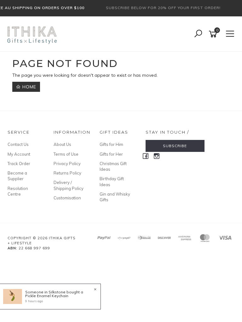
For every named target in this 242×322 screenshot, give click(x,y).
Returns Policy (67, 172)
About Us (62, 144)
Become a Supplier (17, 175)
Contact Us (18, 144)
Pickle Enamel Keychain (46, 295)
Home (28, 87)
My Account (19, 154)
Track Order (19, 163)
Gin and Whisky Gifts (115, 197)
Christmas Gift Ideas (113, 166)
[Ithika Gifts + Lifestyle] (33, 33)
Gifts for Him (111, 144)
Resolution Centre (18, 191)
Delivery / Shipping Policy (69, 185)
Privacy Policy (67, 163)
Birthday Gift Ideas (112, 181)
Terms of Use (66, 154)
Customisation (67, 197)
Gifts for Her (111, 154)
